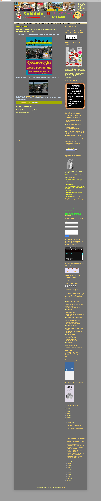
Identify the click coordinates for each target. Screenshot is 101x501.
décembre (70, 422)
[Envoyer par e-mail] (33, 102)
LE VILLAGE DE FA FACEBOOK (73, 303)
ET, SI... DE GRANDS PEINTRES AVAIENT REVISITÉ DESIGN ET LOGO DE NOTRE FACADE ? (75, 132)
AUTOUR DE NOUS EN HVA (72, 122)
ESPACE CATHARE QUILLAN (73, 320)
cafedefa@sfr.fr (72, 177)
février (69, 476)
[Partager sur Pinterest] (37, 102)
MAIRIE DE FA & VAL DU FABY (73, 301)
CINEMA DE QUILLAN (71, 326)
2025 (68, 408)
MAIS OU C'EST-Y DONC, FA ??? (73, 135)
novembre (70, 459)
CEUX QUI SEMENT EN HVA (72, 322)
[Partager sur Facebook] (36, 102)
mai (68, 470)
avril (69, 472)
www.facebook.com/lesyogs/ (33, 96)
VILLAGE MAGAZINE (71, 339)
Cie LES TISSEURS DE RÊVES (73, 323)
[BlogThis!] (34, 102)
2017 (68, 480)
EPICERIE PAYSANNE (71, 318)
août (69, 465)
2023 (68, 411)
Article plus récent (20, 140)
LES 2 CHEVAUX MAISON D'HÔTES (74, 331)
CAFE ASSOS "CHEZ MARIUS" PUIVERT (75, 314)
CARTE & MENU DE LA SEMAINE (73, 124)
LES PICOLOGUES (70, 334)
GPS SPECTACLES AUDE (72, 311)
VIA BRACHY (69, 315)
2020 (68, 417)
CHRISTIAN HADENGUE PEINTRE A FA (75, 347)
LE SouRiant (69, 309)
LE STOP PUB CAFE (70, 343)
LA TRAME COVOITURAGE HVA (73, 307)
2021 (68, 415)
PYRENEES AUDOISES (71, 337)
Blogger (63, 487)
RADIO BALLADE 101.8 (71, 340)
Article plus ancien (57, 140)
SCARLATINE (69, 332)
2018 (68, 420)
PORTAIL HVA (69, 306)
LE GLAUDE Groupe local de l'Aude (74, 317)
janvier (69, 478)
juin (68, 469)
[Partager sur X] (35, 102)
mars (69, 474)
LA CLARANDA (69, 342)
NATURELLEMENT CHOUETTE (73, 345)
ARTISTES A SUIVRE (71, 312)
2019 (68, 419)
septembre (70, 463)
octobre (69, 461)
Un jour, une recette (69, 280)
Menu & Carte (76, 196)
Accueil (38, 140)
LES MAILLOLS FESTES (71, 325)
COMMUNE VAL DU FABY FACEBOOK (74, 304)
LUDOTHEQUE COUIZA (71, 336)
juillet (69, 467)
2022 (68, 413)
